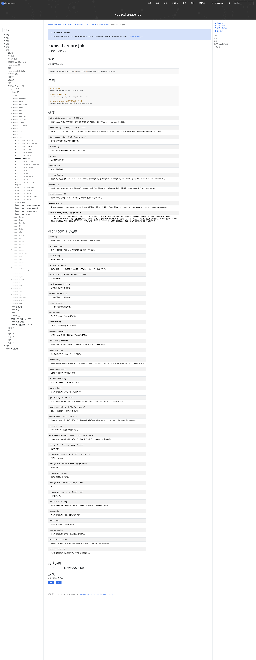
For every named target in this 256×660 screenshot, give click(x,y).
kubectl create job (136, 36)
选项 (215, 41)
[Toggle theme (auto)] (230, 3)
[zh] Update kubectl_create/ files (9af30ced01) (96, 594)
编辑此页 (220, 23)
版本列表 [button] (202, 3)
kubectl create (103, 24)
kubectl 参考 (91, 24)
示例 (215, 38)
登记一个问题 (222, 28)
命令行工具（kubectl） (76, 24)
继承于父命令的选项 (221, 44)
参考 (64, 24)
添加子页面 (221, 26)
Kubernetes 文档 (54, 24)
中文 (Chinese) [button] (217, 3)
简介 (215, 36)
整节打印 (220, 31)
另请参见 (217, 47)
